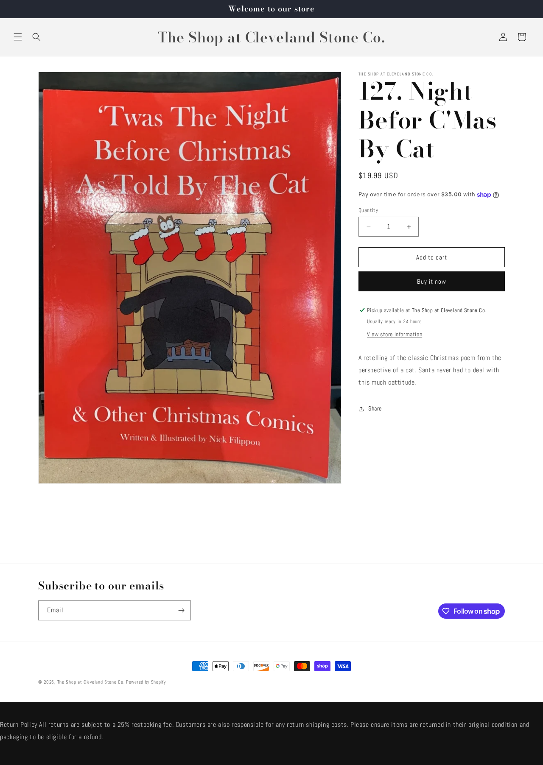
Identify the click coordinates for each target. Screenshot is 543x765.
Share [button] (375, 408)
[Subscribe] (181, 610)
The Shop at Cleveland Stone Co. (91, 682)
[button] (17, 37)
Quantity (368, 210)
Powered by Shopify (146, 682)
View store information (394, 334)
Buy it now (431, 281)
